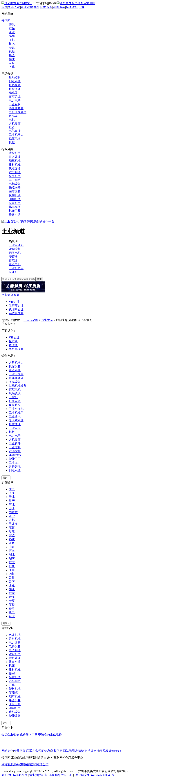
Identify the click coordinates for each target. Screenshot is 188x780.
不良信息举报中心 (61, 775)
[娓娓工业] (23, 291)
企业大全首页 (10, 294)
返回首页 (25, 3)
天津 (12, 496)
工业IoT (14, 462)
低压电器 (15, 138)
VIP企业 (14, 301)
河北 (12, 504)
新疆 (12, 604)
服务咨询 (19, 764)
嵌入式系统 (16, 420)
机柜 (12, 142)
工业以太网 (16, 374)
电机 (12, 119)
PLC (11, 127)
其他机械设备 (17, 385)
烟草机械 (15, 160)
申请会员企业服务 (50, 734)
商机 (36, 7)
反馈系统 (15, 405)
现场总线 (15, 393)
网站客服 (7, 764)
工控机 (13, 397)
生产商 (13, 341)
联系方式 (32, 750)
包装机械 (15, 176)
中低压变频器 (17, 112)
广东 (12, 562)
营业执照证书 (38, 775)
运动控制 (15, 77)
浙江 (12, 531)
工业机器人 (16, 134)
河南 (12, 550)
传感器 (13, 116)
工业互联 (15, 104)
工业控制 (15, 447)
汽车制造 (15, 172)
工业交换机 (16, 408)
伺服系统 (15, 81)
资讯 (11, 7)
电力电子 (15, 100)
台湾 (12, 616)
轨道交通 (15, 168)
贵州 (12, 577)
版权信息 (56, 750)
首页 (4, 7)
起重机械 (15, 203)
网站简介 (7, 750)
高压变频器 (16, 108)
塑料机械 (15, 688)
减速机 (13, 272)
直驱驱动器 (16, 378)
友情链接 (81, 750)
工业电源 (15, 428)
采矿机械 (15, 638)
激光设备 (15, 381)
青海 (12, 596)
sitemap (116, 750)
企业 (24, 7)
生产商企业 (16, 305)
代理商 (13, 345)
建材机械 (15, 164)
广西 (12, 566)
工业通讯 (15, 416)
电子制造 (15, 180)
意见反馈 (106, 750)
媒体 (69, 7)
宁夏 (12, 600)
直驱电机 (15, 264)
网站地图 (69, 750)
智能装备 (15, 715)
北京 (12, 489)
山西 (12, 508)
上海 (12, 493)
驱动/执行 (15, 455)
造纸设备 (15, 711)
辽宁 (12, 516)
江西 (12, 543)
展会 (62, 7)
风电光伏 (15, 206)
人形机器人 (16, 362)
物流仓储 (15, 187)
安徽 (12, 535)
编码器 (13, 92)
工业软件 (15, 443)
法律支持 (93, 750)
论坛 (75, 7)
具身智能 (15, 466)
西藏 (12, 585)
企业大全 (47, 320)
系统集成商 (16, 313)
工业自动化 (16, 245)
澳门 (12, 612)
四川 (12, 573)
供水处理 (15, 156)
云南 (12, 581)
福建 (12, 539)
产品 (17, 7)
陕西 (12, 589)
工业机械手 (16, 412)
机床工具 (15, 210)
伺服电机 (15, 252)
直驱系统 (15, 96)
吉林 (12, 519)
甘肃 (12, 593)
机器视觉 (15, 85)
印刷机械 (15, 199)
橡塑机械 (15, 195)
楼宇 (12, 673)
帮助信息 (44, 750)
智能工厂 (15, 458)
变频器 (13, 256)
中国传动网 (31, 320)
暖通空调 (15, 214)
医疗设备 (15, 191)
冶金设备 (15, 700)
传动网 (5, 20)
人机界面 (15, 123)
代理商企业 (16, 309)
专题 (49, 7)
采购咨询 (31, 764)
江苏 (12, 527)
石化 (12, 684)
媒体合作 (42, 764)
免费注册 (89, 3)
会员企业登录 (10, 734)
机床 (12, 665)
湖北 (12, 554)
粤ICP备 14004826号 (14, 775)
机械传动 (15, 89)
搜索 (39, 279)
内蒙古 (13, 512)
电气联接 (15, 130)
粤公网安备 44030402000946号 (94, 775)
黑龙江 (13, 523)
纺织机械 (15, 153)
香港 (12, 608)
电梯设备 (15, 183)
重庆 (12, 500)
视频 (56, 7)
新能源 (13, 692)
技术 (43, 7)
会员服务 (20, 750)
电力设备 (15, 642)
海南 (12, 570)
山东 (12, 546)
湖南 (12, 558)
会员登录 (77, 3)
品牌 (30, 7)
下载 (81, 7)
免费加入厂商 (28, 734)
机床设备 (15, 366)
